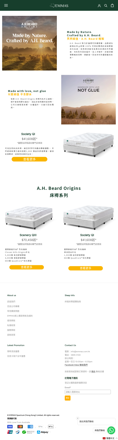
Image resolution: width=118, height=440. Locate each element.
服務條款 (11, 330)
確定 (67, 398)
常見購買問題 (13, 311)
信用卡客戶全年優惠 (16, 356)
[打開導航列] (6, 5)
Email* (68, 387)
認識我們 (11, 301)
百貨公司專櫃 (13, 306)
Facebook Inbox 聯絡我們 (76, 365)
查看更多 (29, 159)
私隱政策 (11, 325)
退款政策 (11, 335)
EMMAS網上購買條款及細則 (20, 316)
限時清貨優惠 (13, 351)
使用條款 (11, 320)
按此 (93, 371)
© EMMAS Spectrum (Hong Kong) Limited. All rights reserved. (33, 415)
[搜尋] (105, 5)
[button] (110, 438)
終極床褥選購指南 (73, 301)
